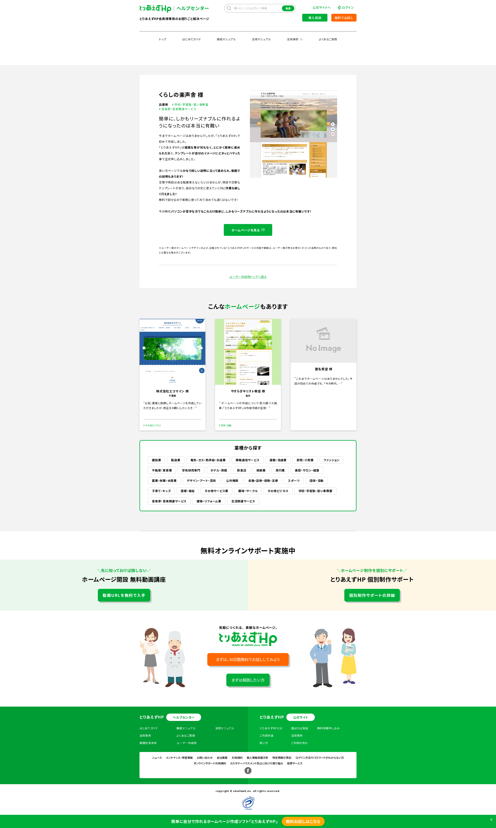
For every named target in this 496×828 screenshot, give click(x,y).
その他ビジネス (278, 491)
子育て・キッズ (161, 491)
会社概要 (222, 758)
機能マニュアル (226, 39)
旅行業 (280, 470)
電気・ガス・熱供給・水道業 (208, 460)
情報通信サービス (247, 460)
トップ (162, 39)
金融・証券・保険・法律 (263, 480)
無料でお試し (344, 17)
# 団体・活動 (225, 425)
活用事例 (292, 39)
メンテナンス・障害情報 (179, 758)
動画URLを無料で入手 (124, 595)
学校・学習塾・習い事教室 (315, 491)
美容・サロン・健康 (307, 470)
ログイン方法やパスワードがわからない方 (319, 758)
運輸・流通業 (278, 460)
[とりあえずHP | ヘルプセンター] (158, 9)
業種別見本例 (148, 743)
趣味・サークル (248, 491)
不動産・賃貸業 (162, 470)
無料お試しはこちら (303, 821)
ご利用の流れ (299, 743)
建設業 (156, 460)
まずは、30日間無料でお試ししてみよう (248, 659)
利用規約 (237, 758)
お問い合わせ (205, 758)
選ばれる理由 (299, 728)
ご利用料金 (267, 735)
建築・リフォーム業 (209, 501)
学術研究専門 (191, 470)
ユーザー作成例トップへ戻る (248, 276)
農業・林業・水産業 (164, 480)
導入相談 (314, 17)
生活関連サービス (243, 501)
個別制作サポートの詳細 (372, 595)
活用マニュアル (261, 39)
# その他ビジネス (152, 425)
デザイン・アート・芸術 (201, 480)
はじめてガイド (191, 39)
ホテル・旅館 (218, 470)
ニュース (157, 758)
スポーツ (294, 480)
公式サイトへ (322, 7)
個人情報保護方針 (257, 758)
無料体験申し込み (328, 728)
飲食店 (241, 470)
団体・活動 (317, 480)
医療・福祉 (188, 491)
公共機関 (232, 480)
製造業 (175, 460)
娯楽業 (261, 470)
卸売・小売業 (305, 460)
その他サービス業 (216, 491)
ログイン (348, 7)
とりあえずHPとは (271, 728)
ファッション (332, 460)
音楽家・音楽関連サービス (169, 501)
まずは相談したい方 (248, 680)
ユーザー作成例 (186, 743)
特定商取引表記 (281, 758)
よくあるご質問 (328, 39)
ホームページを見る (246, 230)
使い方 (264, 743)
